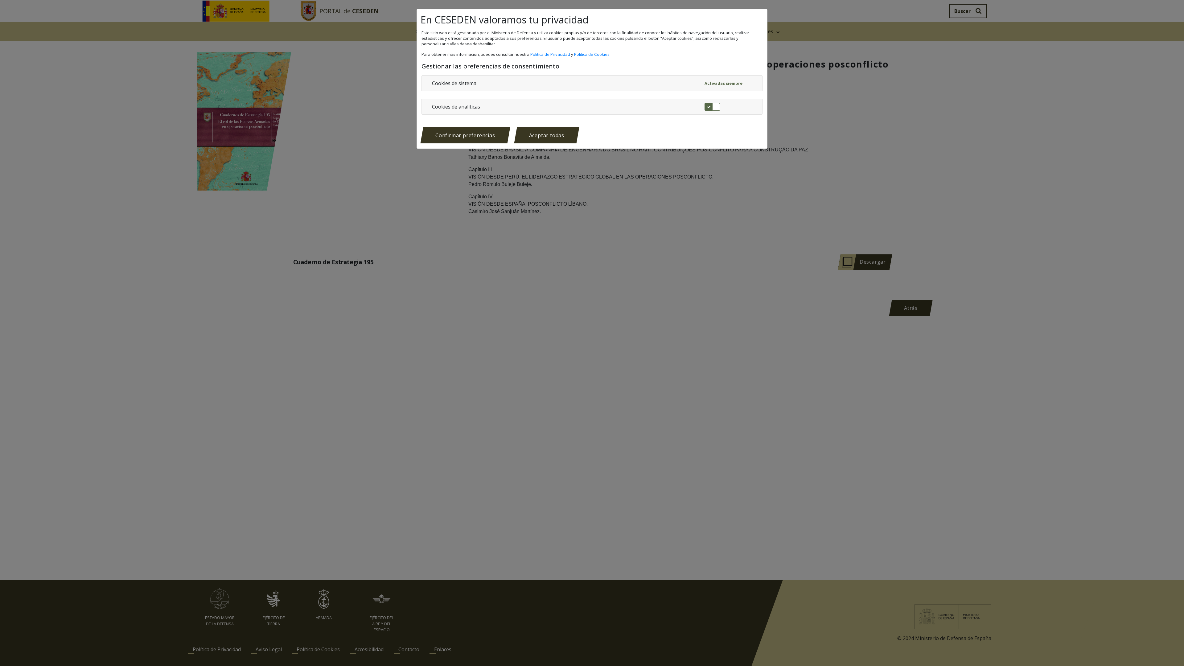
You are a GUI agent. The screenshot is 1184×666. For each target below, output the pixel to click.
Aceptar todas (546, 135)
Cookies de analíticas (456, 106)
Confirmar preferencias (465, 135)
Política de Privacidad (550, 54)
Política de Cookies (592, 54)
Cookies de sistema (454, 83)
